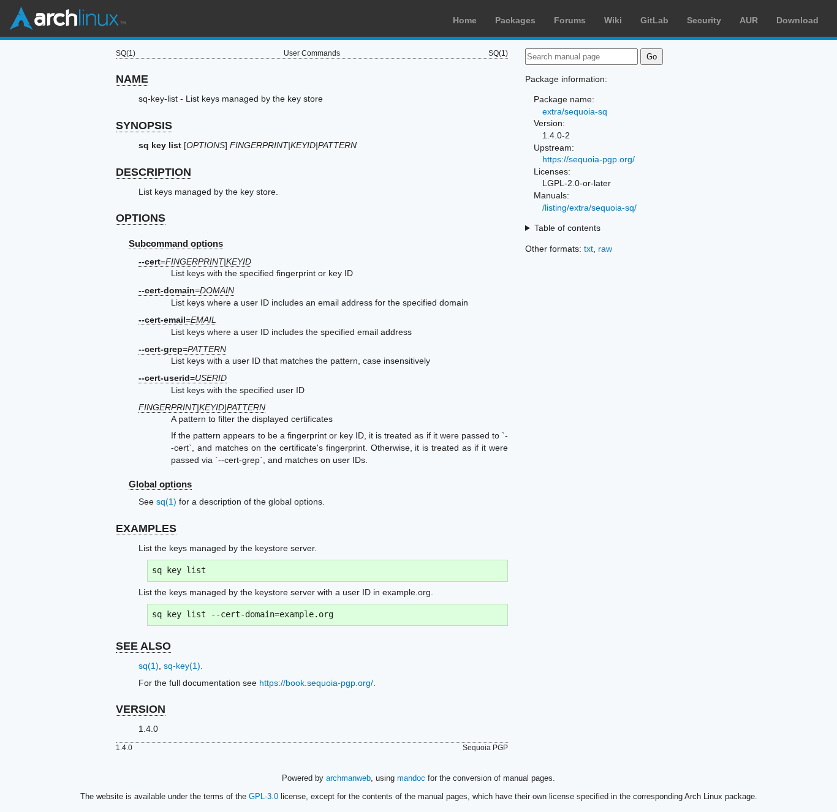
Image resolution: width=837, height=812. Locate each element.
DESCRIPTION (153, 172)
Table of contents (567, 228)
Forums (570, 20)
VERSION (140, 709)
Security (704, 20)
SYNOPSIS (144, 125)
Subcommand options (176, 243)
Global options (160, 484)
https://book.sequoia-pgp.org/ (316, 683)
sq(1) (166, 501)
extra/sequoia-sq (574, 111)
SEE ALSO (143, 646)
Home (465, 20)
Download (797, 20)
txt (588, 249)
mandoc (411, 778)
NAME (132, 79)
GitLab (654, 20)
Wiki (613, 20)
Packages (515, 20)
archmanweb (348, 778)
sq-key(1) (182, 666)
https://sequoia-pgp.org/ (588, 159)
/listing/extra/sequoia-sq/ (589, 207)
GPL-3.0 (263, 796)
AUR (749, 20)
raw (605, 249)
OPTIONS (140, 218)
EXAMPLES (146, 528)
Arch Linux (67, 18)
